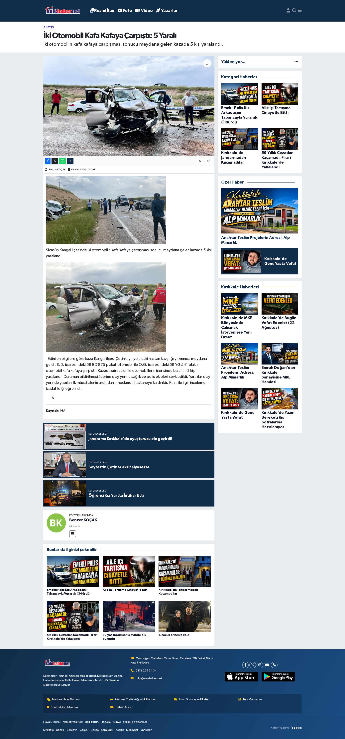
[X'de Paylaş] (55, 161)
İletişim (106, 721)
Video (147, 11)
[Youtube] (267, 665)
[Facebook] (245, 665)
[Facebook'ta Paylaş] (48, 161)
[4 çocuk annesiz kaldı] (185, 616)
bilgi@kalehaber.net (149, 678)
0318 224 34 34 (146, 670)
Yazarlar (169, 11)
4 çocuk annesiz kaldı (174, 635)
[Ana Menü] (300, 10)
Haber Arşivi (123, 707)
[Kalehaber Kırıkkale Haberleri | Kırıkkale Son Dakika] (64, 11)
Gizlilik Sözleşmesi (135, 721)
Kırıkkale (48, 729)
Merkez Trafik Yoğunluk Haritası (135, 699)
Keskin (120, 729)
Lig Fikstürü (92, 721)
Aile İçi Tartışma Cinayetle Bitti (125, 589)
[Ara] (294, 10)
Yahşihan (146, 729)
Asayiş (48, 27)
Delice (95, 729)
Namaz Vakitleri (73, 721)
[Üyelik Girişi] (288, 10)
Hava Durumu (51, 721)
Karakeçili (107, 729)
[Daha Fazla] (70, 161)
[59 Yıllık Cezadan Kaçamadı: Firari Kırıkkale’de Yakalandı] (73, 616)
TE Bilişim (296, 727)
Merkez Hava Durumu (66, 699)
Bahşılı (60, 729)
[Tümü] (296, 62)
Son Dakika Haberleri (64, 707)
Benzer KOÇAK (57, 169)
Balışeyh (72, 729)
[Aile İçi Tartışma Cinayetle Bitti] (129, 571)
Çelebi (84, 729)
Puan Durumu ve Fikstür (194, 699)
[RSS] (274, 665)
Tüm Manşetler (252, 699)
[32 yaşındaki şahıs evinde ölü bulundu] (129, 616)
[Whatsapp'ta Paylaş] (62, 161)
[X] (252, 665)
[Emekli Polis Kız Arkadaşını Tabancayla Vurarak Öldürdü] (73, 571)
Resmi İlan (104, 11)
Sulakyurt (132, 729)
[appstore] (241, 677)
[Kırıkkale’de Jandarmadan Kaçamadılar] (185, 571)
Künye (117, 721)
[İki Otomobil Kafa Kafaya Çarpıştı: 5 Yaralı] (128, 106)
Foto (127, 11)
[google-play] (278, 677)
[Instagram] (260, 665)
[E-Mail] (72, 533)
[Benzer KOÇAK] (56, 522)
